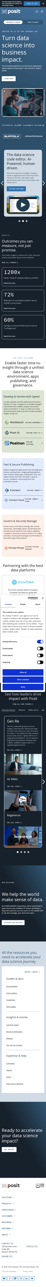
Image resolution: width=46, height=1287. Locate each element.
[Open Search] (37, 12)
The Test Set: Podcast (14, 1043)
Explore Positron (16, 189)
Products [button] (6, 1201)
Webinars (9, 1036)
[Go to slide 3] (26, 221)
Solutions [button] (7, 1195)
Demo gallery (11, 1004)
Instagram (21, 1276)
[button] (23, 205)
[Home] (11, 11)
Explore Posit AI (33, 433)
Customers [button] (7, 1214)
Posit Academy (11, 991)
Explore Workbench (32, 422)
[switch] (40, 648)
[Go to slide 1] (19, 221)
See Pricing (9, 1147)
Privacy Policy (28, 1269)
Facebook (9, 1276)
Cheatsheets (10, 998)
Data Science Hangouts (14, 1081)
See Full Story (13, 752)
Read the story (9, 283)
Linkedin (26, 1276)
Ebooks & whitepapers (14, 1029)
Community (10, 1061)
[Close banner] (42, 598)
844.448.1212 (7, 1254)
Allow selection (23, 680)
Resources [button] (7, 1220)
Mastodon (15, 1276)
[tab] (13, 22)
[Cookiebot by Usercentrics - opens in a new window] (28, 598)
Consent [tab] (8, 604)
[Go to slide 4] (28, 850)
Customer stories (12, 1023)
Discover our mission (13, 920)
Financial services (8, 710)
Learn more (8, 79)
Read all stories (9, 262)
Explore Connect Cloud (31, 500)
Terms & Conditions (9, 1269)
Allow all (23, 672)
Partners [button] (6, 1226)
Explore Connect (33, 490)
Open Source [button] (8, 1208)
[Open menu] (42, 11)
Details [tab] (23, 604)
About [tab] (37, 604)
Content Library (31, 970)
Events (8, 1075)
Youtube (4, 1276)
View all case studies (22, 704)
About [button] (5, 1232)
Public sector (33, 710)
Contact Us (7, 1241)
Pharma (22, 710)
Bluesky (32, 1276)
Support (9, 1068)
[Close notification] (43, 3)
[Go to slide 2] (23, 221)
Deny (23, 687)
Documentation (12, 984)
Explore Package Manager (32, 548)
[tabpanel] (23, 86)
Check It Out (32, 4)
